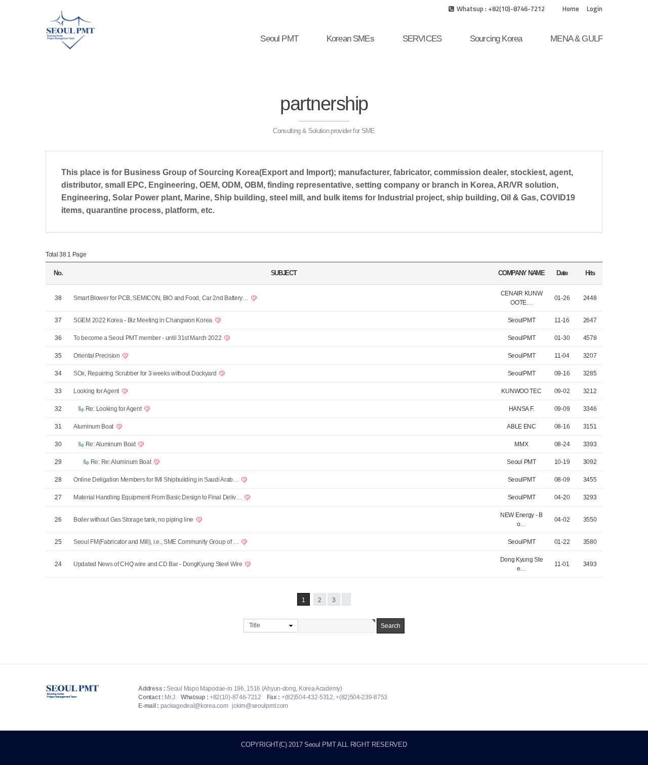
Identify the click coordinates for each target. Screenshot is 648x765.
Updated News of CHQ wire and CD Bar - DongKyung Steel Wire (158, 564)
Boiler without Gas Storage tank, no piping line (134, 519)
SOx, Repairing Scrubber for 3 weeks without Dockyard (145, 373)
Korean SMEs (350, 39)
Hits (590, 273)
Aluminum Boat (94, 426)
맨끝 (346, 599)
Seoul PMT (279, 39)
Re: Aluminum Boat (111, 444)
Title (254, 625)
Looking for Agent (96, 391)
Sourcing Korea (496, 39)
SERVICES (421, 39)
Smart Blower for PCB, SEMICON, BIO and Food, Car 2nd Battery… (161, 298)
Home (570, 9)
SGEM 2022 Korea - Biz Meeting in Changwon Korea (143, 320)
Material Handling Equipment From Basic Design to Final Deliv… (158, 497)
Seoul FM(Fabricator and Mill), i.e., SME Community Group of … (156, 541)
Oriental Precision (97, 355)
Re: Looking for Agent (114, 408)
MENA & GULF (576, 39)
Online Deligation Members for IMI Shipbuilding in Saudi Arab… (156, 479)
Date (562, 273)
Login (594, 9)
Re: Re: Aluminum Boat (121, 461)
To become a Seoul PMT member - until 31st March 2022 (148, 338)
